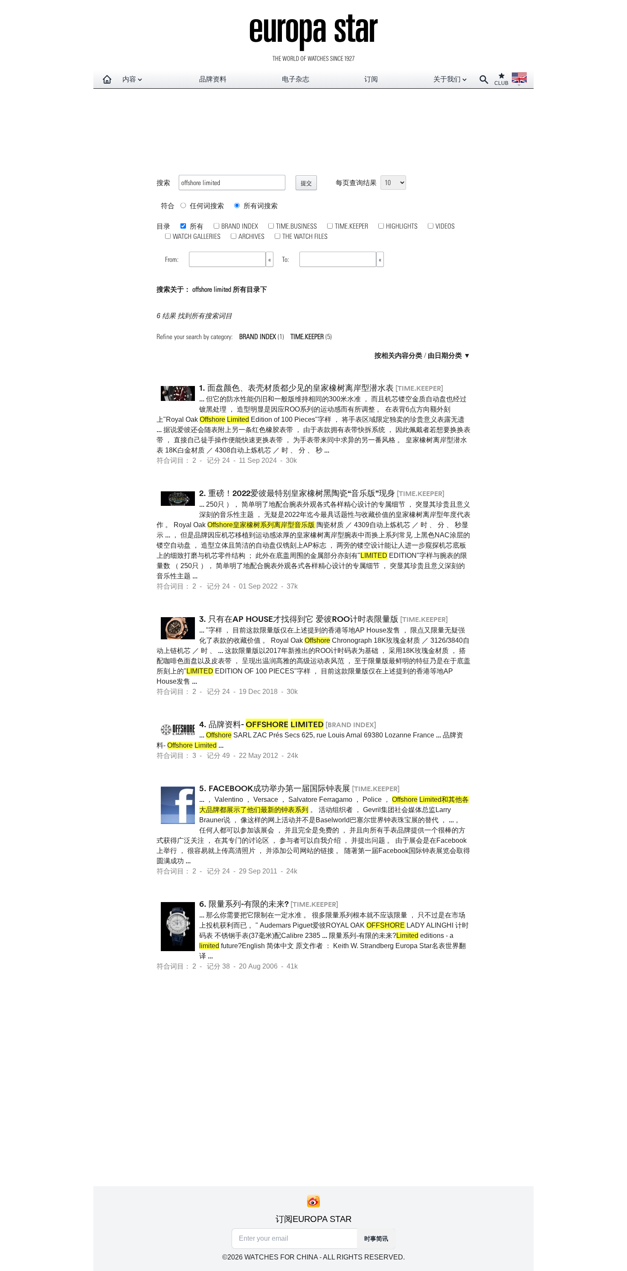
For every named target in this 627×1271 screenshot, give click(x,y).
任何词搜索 (206, 205)
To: (286, 259)
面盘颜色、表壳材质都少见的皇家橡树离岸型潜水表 (300, 387)
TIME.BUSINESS (296, 226)
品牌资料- (266, 724)
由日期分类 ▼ (449, 355)
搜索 (163, 182)
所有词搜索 (260, 205)
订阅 (371, 79)
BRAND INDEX (239, 226)
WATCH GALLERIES (197, 236)
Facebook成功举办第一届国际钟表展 (279, 788)
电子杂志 (295, 79)
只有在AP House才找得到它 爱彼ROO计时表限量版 (303, 618)
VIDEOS (445, 226)
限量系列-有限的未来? (249, 903)
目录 (163, 226)
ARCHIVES (251, 236)
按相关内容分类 (398, 355)
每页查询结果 (356, 182)
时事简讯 (376, 1238)
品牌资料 (212, 79)
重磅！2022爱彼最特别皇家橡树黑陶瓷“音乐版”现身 (301, 493)
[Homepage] (107, 79)
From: (172, 259)
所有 (195, 226)
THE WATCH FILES (305, 236)
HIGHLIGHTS (402, 226)
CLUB (501, 83)
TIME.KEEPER (351, 226)
